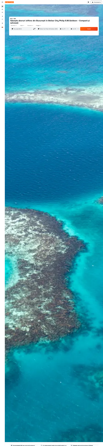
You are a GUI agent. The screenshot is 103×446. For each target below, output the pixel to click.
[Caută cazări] (2, 9)
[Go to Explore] (2, 16)
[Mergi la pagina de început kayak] (9, 2)
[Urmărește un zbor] (2, 19)
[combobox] (13, 25)
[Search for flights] (2, 6)
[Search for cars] (2, 12)
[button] (2, 2)
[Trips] (2, 23)
